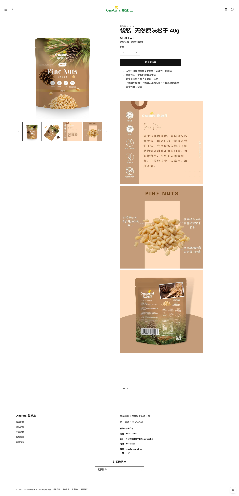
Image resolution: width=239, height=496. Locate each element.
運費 (141, 42)
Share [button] (126, 388)
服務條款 (20, 436)
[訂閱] (141, 469)
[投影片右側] (106, 131)
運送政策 (20, 432)
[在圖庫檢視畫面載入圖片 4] (92, 131)
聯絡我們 (20, 422)
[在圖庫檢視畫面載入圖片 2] (52, 131)
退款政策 (20, 441)
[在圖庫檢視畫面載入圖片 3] (72, 131)
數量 (122, 47)
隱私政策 (20, 427)
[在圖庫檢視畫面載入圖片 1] (32, 131)
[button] (6, 9)
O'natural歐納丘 (29, 490)
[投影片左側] (19, 131)
